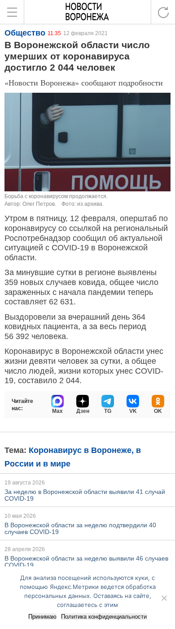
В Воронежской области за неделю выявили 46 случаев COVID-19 (86, 562)
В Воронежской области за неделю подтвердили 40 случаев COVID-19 (80, 528)
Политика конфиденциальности (104, 616)
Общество (24, 32)
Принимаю (42, 616)
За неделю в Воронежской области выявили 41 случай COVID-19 (84, 495)
